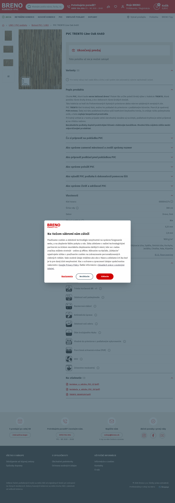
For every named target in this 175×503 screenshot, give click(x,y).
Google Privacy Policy (69, 265)
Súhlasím (105, 276)
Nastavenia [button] (67, 276)
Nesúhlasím (84, 276)
